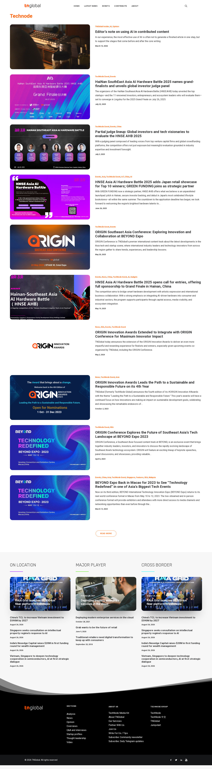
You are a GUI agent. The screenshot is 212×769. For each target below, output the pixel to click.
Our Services (115, 721)
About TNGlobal (116, 717)
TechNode (156, 713)
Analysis (71, 714)
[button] (186, 6)
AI (111, 27)
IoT (122, 177)
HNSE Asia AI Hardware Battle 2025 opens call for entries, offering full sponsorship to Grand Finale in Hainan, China (148, 284)
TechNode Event (102, 77)
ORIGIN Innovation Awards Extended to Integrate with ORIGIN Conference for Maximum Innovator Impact (143, 334)
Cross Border (156, 565)
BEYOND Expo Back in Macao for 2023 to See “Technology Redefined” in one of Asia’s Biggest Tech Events (141, 485)
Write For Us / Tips (118, 733)
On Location (23, 565)
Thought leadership (76, 738)
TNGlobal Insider (102, 27)
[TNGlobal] (33, 6)
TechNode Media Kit (119, 713)
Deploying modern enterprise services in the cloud (105, 617)
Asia (103, 177)
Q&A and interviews (76, 730)
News (104, 277)
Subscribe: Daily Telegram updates (126, 741)
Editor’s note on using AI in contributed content (132, 32)
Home (77, 6)
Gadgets (134, 277)
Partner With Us (116, 725)
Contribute (120, 6)
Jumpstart (156, 725)
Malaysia (152, 477)
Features (139, 477)
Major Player (91, 565)
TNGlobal (155, 721)
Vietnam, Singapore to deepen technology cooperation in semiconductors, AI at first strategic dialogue (39, 659)
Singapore (131, 477)
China (119, 127)
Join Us (112, 729)
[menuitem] (77, 6)
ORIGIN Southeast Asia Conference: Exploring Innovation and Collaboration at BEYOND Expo (143, 234)
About (135, 6)
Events (106, 6)
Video (70, 742)
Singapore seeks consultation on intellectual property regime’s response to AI (35, 632)
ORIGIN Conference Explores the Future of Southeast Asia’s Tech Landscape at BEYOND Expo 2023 (146, 434)
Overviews (72, 726)
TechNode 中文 (158, 717)
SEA (102, 327)
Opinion (116, 27)
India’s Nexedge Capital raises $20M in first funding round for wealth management (39, 644)
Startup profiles (74, 734)
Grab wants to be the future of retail (96, 627)
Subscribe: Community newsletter (125, 737)
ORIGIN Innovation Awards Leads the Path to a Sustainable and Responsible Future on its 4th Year (144, 384)
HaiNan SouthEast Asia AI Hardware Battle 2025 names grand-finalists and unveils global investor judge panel (144, 84)
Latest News (90, 6)
